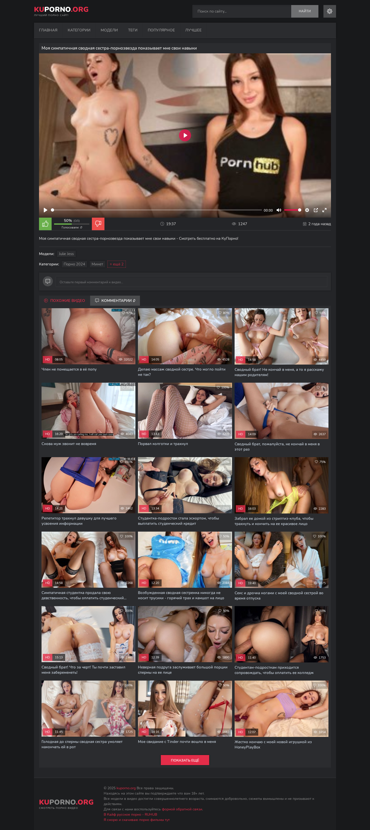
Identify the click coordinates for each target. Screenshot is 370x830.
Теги (132, 30)
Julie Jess (66, 253)
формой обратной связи (182, 809)
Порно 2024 (74, 264)
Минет (97, 264)
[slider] (156, 210)
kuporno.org (126, 788)
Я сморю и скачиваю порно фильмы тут (137, 819)
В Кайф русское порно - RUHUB (130, 814)
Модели (109, 30)
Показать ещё (185, 760)
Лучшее (193, 30)
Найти (305, 11)
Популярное (161, 30)
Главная (48, 30)
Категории (79, 30)
